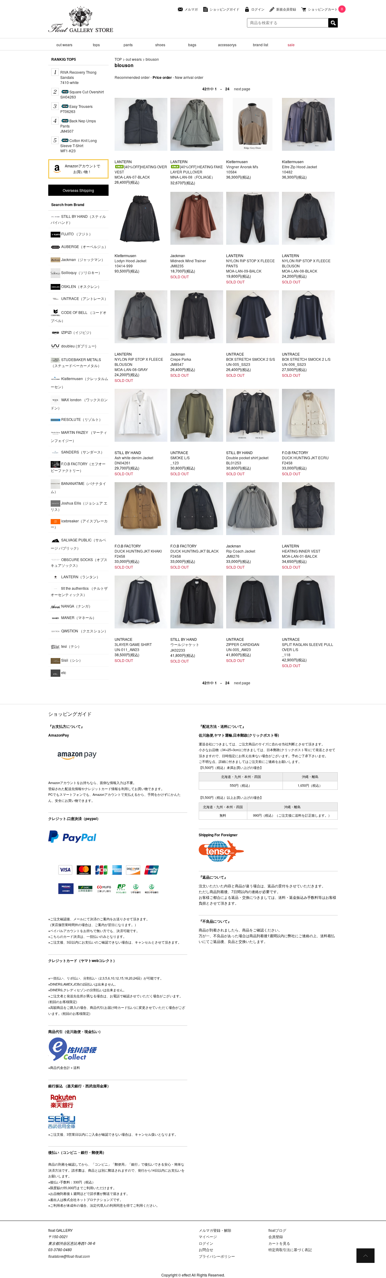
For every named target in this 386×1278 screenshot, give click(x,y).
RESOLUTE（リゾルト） (81, 419)
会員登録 (275, 1236)
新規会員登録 (286, 9)
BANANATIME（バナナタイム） (78, 487)
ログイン (257, 9)
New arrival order (189, 77)
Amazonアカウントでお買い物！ (82, 168)
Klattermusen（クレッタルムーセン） (79, 382)
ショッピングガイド (224, 9)
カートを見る (279, 1243)
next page (242, 88)
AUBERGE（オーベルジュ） (84, 246)
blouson (152, 59)
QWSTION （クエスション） (84, 630)
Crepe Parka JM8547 (180, 362)
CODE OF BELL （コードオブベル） (78, 316)
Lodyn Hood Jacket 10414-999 (130, 263)
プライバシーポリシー (217, 1256)
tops (96, 44)
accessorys (227, 44)
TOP (118, 59)
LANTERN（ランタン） (80, 576)
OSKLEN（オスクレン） (80, 286)
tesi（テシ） (70, 646)
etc (63, 672)
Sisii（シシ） (71, 660)
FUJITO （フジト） (76, 233)
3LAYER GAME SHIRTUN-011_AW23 (133, 647)
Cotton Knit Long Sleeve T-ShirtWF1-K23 (78, 145)
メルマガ (191, 9)
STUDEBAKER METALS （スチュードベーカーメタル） (76, 362)
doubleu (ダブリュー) (78, 345)
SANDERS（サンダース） (82, 451)
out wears (64, 44)
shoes (160, 44)
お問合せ (206, 1249)
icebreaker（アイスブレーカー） (79, 523)
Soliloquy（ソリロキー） (81, 272)
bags (192, 44)
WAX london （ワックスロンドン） (79, 403)
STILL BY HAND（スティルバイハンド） (78, 219)
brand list (260, 44)
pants (128, 44)
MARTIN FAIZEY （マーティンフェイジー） (79, 436)
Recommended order (132, 77)
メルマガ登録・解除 (215, 1230)
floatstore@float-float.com (69, 1256)
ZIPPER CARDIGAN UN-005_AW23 (242, 647)
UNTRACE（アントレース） (84, 298)
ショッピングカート (323, 9)
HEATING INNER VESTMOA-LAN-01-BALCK (301, 553)
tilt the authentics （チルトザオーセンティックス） (79, 591)
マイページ (208, 1236)
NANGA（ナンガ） (76, 605)
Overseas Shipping (78, 190)
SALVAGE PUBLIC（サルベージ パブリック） (78, 543)
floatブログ (277, 1230)
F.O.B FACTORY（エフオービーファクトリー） (78, 467)
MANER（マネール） (78, 617)
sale (291, 44)
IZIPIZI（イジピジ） (76, 331)
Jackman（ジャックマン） (82, 259)
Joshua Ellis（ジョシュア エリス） (79, 506)
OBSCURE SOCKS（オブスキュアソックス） (79, 562)
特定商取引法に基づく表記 (290, 1249)
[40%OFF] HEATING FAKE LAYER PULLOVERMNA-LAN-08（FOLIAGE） (196, 171)
